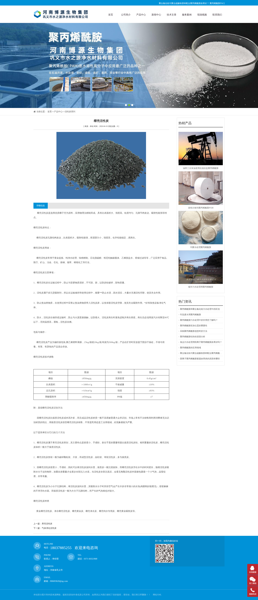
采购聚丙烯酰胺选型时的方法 (193, 331)
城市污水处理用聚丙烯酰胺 (200, 287)
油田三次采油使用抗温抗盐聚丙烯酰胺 (200, 168)
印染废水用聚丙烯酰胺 (190, 314)
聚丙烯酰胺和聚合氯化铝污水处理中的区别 (200, 309)
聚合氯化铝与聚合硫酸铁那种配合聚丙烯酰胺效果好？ (170, 3)
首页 (49, 111)
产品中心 (58, 111)
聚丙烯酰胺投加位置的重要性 (193, 325)
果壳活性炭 (47, 524)
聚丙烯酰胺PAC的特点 (205, 3)
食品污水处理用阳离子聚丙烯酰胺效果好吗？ (201, 342)
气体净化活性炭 (49, 528)
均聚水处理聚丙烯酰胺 (200, 247)
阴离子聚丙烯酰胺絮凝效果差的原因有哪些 (200, 359)
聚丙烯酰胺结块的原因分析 (192, 337)
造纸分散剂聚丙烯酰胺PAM (200, 208)
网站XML (157, 595)
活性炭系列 (70, 111)
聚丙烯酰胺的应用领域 (190, 348)
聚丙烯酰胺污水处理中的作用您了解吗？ (199, 320)
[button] (126, 105)
